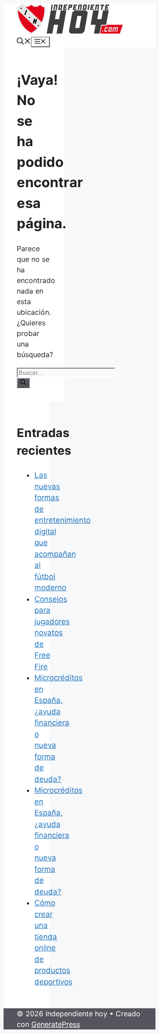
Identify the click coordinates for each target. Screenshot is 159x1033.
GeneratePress (55, 1024)
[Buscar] (23, 383)
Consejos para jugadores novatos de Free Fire (52, 633)
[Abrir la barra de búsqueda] (24, 42)
